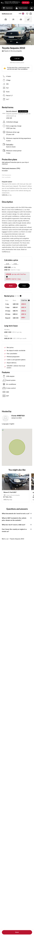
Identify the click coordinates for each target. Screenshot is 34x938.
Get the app (26, 2)
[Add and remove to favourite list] (27, 475)
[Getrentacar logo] (7, 14)
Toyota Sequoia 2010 (17, 539)
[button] (20, 14)
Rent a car (5, 539)
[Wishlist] (27, 14)
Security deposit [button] (11, 111)
